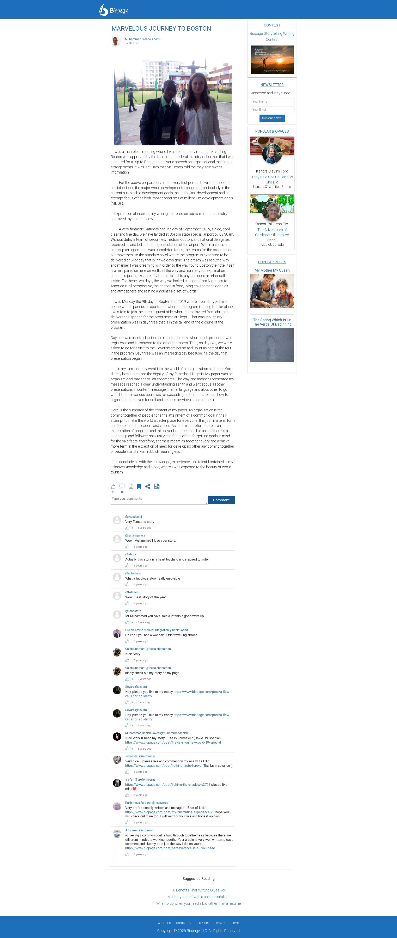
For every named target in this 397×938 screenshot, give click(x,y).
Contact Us (184, 923)
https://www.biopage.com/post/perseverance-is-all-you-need (170, 848)
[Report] (131, 486)
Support (203, 923)
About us (164, 923)
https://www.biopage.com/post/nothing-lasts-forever (164, 766)
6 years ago (144, 527)
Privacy (219, 923)
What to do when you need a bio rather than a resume (198, 903)
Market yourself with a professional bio (198, 897)
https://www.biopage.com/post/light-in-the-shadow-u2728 (167, 785)
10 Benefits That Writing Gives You (198, 890)
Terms (234, 923)
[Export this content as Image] (156, 487)
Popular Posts (272, 262)
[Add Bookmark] (139, 487)
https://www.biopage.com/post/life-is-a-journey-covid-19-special (173, 742)
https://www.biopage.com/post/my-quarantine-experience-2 (169, 812)
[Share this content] (147, 487)
